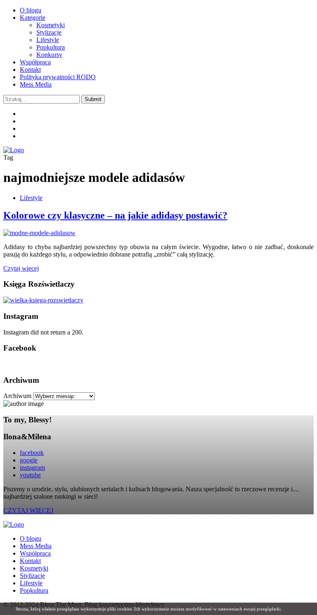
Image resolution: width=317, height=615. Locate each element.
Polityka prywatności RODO (58, 76)
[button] (93, 99)
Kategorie (32, 17)
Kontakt (30, 69)
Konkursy (49, 54)
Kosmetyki (50, 24)
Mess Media (36, 84)
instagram (32, 467)
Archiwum (17, 395)
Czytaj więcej (21, 268)
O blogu (30, 10)
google (29, 460)
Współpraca (35, 62)
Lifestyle (47, 39)
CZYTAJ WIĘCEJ (28, 510)
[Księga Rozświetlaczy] (43, 300)
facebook (32, 452)
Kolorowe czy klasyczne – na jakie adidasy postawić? (115, 215)
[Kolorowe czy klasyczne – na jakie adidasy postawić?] (39, 232)
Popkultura (50, 47)
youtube (30, 474)
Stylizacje (49, 32)
